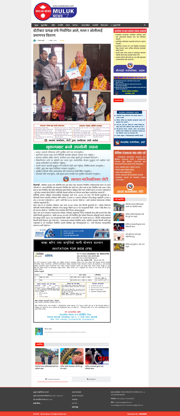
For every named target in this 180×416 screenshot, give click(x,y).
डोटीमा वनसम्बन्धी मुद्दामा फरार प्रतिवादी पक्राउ (135, 225)
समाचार (75, 25)
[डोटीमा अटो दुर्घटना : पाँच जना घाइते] (119, 247)
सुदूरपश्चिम (44, 25)
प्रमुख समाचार (39, 363)
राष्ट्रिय (53, 25)
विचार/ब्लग (104, 25)
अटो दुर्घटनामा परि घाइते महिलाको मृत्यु (133, 235)
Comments (92, 379)
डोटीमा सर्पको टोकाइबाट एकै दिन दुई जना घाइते (135, 215)
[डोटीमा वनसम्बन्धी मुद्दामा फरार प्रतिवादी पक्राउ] (97, 356)
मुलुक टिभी (116, 25)
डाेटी (62, 363)
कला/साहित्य (86, 25)
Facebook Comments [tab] (53, 379)
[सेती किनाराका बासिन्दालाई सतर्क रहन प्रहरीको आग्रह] (47, 356)
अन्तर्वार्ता (95, 25)
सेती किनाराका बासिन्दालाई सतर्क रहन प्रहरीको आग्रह (134, 205)
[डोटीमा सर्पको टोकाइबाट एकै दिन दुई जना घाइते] (72, 356)
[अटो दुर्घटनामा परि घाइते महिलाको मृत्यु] (119, 237)
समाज (68, 25)
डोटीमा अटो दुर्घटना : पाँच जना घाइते (135, 245)
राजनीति (60, 25)
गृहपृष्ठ (36, 25)
